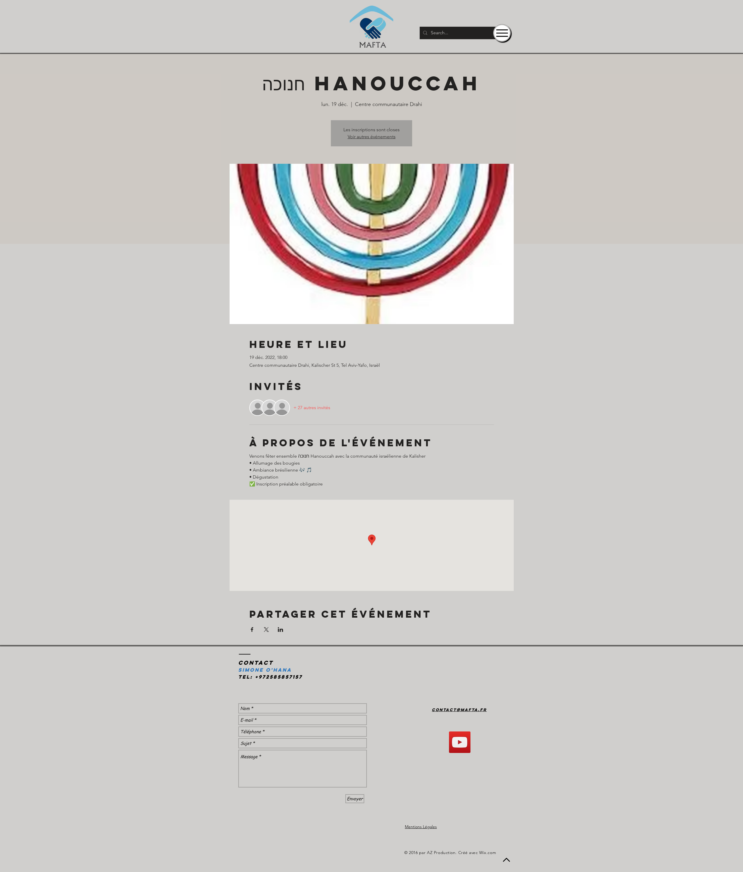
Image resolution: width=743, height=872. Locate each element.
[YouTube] (459, 742)
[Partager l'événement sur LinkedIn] (280, 629)
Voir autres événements (372, 136)
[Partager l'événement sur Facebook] (252, 629)
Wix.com (487, 852)
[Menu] (502, 33)
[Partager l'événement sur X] (266, 629)
